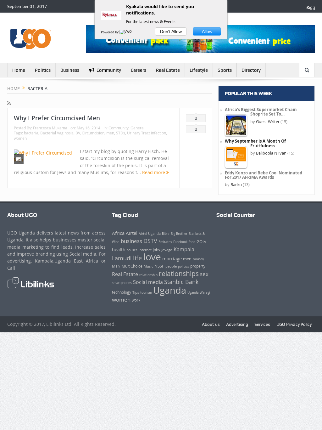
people (171, 266)
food (192, 242)
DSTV (150, 241)
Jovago (166, 250)
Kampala (184, 249)
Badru (236, 184)
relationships (179, 273)
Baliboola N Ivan (271, 153)
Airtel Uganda (150, 233)
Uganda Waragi (198, 293)
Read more (154, 172)
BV (77, 132)
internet (145, 250)
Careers (138, 70)
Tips (135, 292)
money (198, 259)
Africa (118, 233)
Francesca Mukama (50, 127)
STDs (120, 132)
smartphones (122, 283)
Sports (225, 70)
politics (183, 266)
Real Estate (168, 70)
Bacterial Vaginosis (57, 132)
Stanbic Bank (181, 282)
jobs (156, 249)
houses (132, 250)
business (131, 241)
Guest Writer (268, 121)
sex (204, 274)
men (110, 132)
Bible (165, 234)
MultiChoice (132, 266)
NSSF (159, 266)
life (137, 258)
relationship (148, 275)
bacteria (31, 132)
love (152, 257)
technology (121, 292)
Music (148, 266)
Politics (43, 70)
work (136, 300)
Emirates (165, 242)
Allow (207, 31)
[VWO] (126, 32)
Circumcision (93, 132)
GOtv (201, 241)
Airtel (131, 233)
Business (69, 70)
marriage (172, 259)
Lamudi (122, 258)
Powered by (110, 32)
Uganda (169, 290)
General (137, 127)
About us (211, 324)
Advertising (237, 324)
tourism (146, 292)
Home (18, 70)
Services (262, 324)
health (118, 249)
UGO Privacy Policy (294, 324)
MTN (116, 266)
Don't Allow (171, 31)
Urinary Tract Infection (146, 132)
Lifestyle (199, 70)
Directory (251, 70)
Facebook (180, 242)
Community (109, 70)
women (20, 138)
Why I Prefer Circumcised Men (57, 118)
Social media (148, 282)
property (197, 266)
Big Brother (179, 234)
